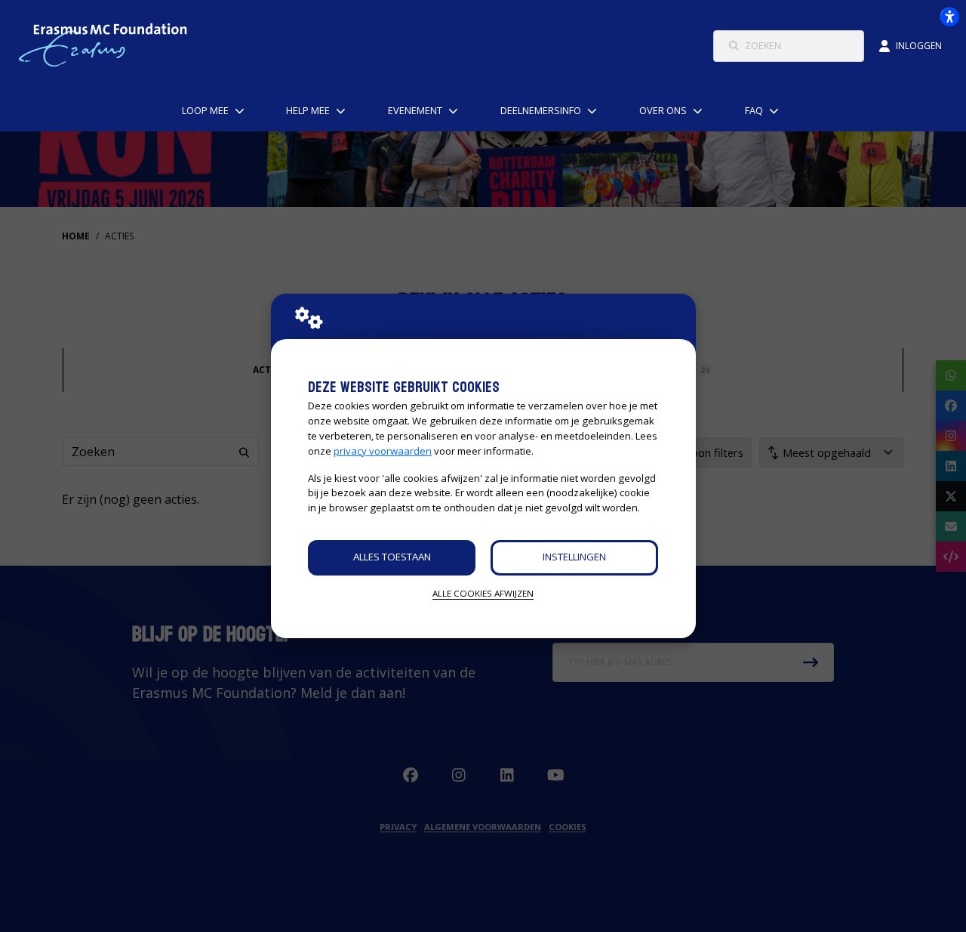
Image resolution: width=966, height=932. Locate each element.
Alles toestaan (392, 556)
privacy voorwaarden (383, 451)
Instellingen (574, 556)
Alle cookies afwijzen (483, 593)
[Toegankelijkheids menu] (949, 17)
